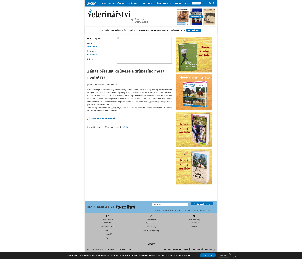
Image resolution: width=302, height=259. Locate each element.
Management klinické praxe (150, 30)
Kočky (107, 30)
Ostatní (165, 30)
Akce (107, 238)
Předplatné (108, 223)
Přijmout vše (207, 255)
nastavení (186, 255)
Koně (131, 30)
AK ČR (107, 249)
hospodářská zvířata (119, 30)
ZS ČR (112, 249)
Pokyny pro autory (151, 223)
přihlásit (126, 127)
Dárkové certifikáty (107, 226)
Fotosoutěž (108, 234)
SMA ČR (125, 249)
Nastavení (223, 255)
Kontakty (186, 3)
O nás (104, 3)
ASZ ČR (118, 249)
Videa (183, 30)
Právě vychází (175, 30)
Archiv (165, 3)
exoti (136, 30)
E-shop (107, 230)
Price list (194, 227)
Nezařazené (92, 54)
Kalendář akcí (193, 30)
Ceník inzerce (194, 223)
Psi (102, 30)
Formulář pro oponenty (151, 230)
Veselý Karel (92, 46)
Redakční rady (151, 227)
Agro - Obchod (175, 3)
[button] (202, 204)
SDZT (131, 249)
